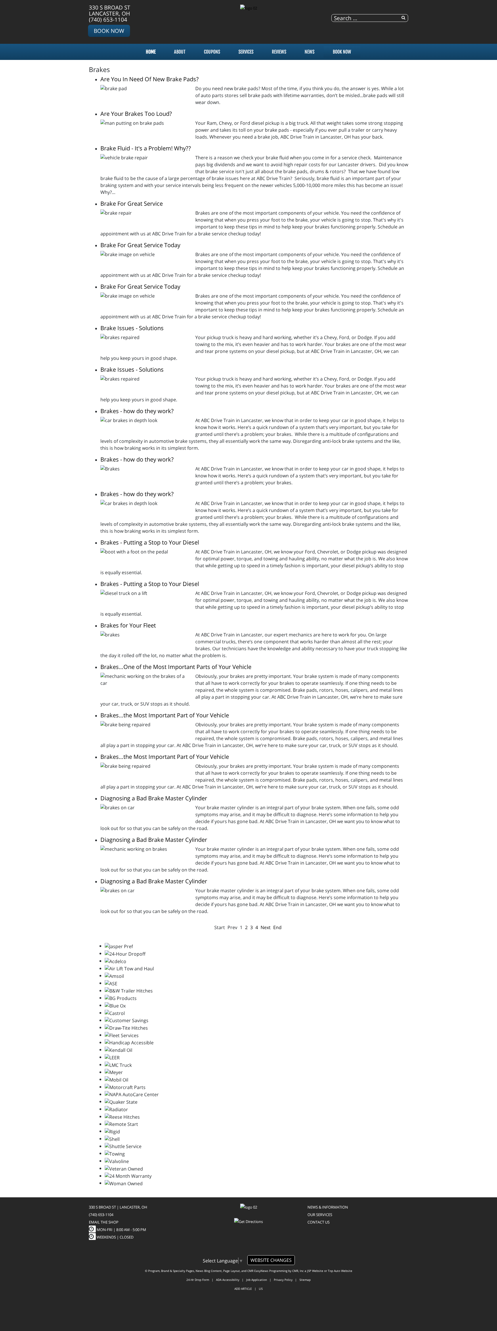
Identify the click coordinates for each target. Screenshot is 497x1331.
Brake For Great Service (131, 203)
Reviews (279, 52)
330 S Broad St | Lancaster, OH (118, 1207)
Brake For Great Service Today (140, 245)
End (277, 927)
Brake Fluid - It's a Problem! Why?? (145, 148)
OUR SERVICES (319, 1214)
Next (266, 927)
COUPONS (212, 52)
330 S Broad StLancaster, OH (109, 10)
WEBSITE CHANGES (271, 1260)
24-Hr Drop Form (197, 1280)
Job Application (256, 1280)
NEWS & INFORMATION (327, 1207)
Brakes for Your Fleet (128, 625)
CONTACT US (318, 1222)
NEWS (309, 52)
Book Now (109, 31)
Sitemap (305, 1280)
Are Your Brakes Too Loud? (136, 114)
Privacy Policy (283, 1280)
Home (151, 52)
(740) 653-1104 (108, 19)
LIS (261, 1289)
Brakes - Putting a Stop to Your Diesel (149, 542)
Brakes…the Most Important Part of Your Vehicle (164, 715)
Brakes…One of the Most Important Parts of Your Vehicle (175, 667)
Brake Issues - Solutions (132, 328)
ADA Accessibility (227, 1280)
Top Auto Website (340, 1271)
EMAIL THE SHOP (103, 1222)
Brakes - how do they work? (137, 411)
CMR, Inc (298, 1271)
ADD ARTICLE (243, 1289)
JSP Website (315, 1271)
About (180, 52)
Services (245, 52)
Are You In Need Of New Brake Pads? (149, 79)
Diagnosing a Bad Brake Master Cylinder (153, 798)
